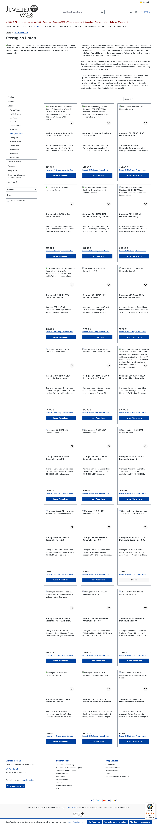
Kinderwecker (15, 153)
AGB (57, 789)
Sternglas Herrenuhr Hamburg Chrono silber (96, 134)
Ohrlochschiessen (113, 768)
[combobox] (81, 12)
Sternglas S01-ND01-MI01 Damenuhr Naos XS (58, 458)
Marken (11, 97)
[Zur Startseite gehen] (22, 11)
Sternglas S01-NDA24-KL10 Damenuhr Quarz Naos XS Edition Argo (132, 538)
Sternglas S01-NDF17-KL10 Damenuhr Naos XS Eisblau (58, 619)
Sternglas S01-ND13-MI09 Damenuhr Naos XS (94, 538)
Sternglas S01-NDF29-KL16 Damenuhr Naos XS (131, 619)
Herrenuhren (14, 157)
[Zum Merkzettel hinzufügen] (72, 123)
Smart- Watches (14, 162)
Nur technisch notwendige (115, 822)
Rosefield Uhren (16, 126)
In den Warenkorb (60, 175)
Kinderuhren (14, 149)
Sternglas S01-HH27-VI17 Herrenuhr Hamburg (57, 296)
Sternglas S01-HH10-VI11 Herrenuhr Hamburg (130, 215)
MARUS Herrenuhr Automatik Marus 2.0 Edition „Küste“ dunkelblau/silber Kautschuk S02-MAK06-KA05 (59, 134)
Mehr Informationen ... (75, 822)
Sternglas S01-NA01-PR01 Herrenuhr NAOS (94, 296)
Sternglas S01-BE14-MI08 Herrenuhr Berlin (58, 215)
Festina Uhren (15, 110)
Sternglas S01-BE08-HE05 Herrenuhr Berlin (131, 134)
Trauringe (109, 774)
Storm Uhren (14, 122)
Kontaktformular (26, 780)
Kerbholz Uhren (15, 114)
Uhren (10, 106)
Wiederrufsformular (64, 786)
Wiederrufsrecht (62, 774)
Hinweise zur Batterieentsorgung (69, 768)
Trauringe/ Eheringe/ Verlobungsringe (16, 176)
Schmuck (12, 101)
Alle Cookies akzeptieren (140, 822)
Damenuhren (14, 146)
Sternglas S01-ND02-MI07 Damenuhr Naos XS (94, 458)
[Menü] (153, 804)
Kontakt (59, 783)
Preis (9, 195)
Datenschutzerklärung (65, 765)
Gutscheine (12, 166)
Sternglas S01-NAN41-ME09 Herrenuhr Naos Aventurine (132, 377)
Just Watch (14, 118)
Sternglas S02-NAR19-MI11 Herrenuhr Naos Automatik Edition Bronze (131, 700)
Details (134, 580)
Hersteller (11, 189)
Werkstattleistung (112, 771)
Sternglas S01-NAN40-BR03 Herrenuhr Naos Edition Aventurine (95, 377)
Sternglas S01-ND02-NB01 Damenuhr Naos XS (131, 458)
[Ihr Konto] (136, 12)
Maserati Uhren (15, 142)
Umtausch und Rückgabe (66, 771)
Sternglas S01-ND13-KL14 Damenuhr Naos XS (58, 538)
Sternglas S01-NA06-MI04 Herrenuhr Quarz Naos (131, 296)
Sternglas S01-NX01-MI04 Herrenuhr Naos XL (58, 700)
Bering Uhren (14, 138)
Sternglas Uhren (16, 134)
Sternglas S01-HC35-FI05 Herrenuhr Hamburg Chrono (95, 215)
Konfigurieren (94, 822)
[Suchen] (102, 12)
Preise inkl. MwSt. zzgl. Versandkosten (59, 170)
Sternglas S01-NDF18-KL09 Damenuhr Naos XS (95, 619)
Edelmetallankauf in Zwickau (117, 777)
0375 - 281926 (13, 769)
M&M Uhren (14, 130)
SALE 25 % (12, 182)
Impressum (60, 777)
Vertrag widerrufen (15, 786)
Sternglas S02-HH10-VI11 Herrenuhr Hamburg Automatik (96, 700)
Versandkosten (62, 780)
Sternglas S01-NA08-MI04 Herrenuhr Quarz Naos (58, 377)
